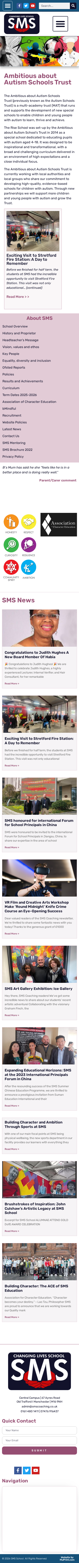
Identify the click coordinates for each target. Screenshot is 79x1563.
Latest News (11, 429)
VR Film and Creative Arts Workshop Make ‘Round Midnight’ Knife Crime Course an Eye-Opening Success (37, 906)
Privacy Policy (13, 456)
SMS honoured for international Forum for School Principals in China (39, 822)
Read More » (12, 683)
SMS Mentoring (14, 443)
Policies (8, 374)
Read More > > (17, 297)
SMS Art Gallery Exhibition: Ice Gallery (39, 988)
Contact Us (10, 436)
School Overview (15, 326)
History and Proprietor (19, 333)
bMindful (9, 408)
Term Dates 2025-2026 (19, 395)
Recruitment (11, 415)
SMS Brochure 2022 (17, 450)
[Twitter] (26, 5)
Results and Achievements (22, 381)
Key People (10, 354)
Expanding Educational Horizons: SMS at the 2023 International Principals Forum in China (38, 1074)
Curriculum (10, 388)
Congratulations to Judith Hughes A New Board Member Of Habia (37, 654)
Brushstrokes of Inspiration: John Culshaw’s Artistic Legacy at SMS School (35, 1208)
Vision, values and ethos (20, 347)
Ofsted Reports (13, 367)
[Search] (73, 6)
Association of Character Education (29, 402)
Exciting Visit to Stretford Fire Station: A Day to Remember (39, 740)
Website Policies (14, 422)
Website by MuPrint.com (67, 1558)
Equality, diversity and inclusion (26, 361)
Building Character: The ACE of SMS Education (36, 1288)
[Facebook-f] (19, 5)
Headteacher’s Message (20, 340)
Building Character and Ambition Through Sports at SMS (33, 1124)
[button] (7, 5)
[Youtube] (32, 5)
